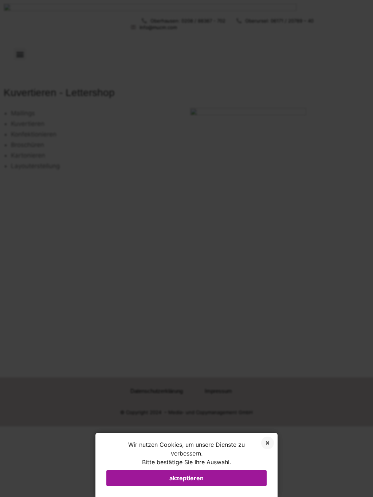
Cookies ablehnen (267, 443)
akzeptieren (186, 478)
